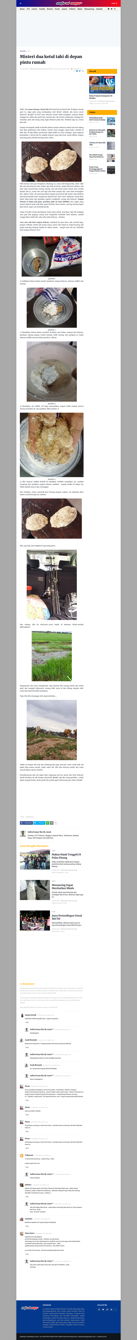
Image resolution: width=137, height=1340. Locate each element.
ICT (28, 9)
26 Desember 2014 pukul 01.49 (40, 1185)
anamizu (28, 1219)
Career (34, 9)
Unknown (29, 1155)
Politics (72, 9)
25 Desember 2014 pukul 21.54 (62, 1054)
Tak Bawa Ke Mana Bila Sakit (97, 144)
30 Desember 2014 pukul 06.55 (51, 1065)
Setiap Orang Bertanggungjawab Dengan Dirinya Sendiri (97, 169)
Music (80, 9)
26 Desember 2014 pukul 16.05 (41, 1219)
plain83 (28, 1185)
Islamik (99, 9)
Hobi (28, 51)
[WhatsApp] (47, 823)
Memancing (89, 9)
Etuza (27, 1086)
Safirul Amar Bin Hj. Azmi (39, 832)
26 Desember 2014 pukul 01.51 (62, 1204)
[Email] (83, 71)
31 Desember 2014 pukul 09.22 (43, 1233)
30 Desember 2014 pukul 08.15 (62, 1075)
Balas (27, 1022)
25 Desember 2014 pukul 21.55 (62, 1029)
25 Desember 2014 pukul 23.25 (42, 1155)
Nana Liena (29, 1233)
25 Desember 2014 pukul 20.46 (45, 1015)
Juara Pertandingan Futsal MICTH (67, 917)
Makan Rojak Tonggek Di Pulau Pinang (66, 856)
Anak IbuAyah (31, 1040)
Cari (113, 3)
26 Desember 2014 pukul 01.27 (62, 1174)
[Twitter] (80, 71)
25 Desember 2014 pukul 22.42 (39, 1086)
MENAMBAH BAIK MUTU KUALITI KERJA (97, 119)
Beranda (23, 51)
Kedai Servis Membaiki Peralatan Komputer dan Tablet (97, 132)
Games (64, 9)
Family (42, 9)
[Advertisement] (68, 29)
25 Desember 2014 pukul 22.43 (39, 1107)
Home (22, 9)
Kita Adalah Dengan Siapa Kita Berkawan (96, 156)
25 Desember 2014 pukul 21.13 (46, 1040)
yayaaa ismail (30, 1015)
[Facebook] (77, 71)
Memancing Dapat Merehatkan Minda (63, 887)
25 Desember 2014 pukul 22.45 (39, 1122)
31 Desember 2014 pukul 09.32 (62, 1261)
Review (50, 9)
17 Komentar (77, 69)
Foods (57, 9)
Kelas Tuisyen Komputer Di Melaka (100, 97)
